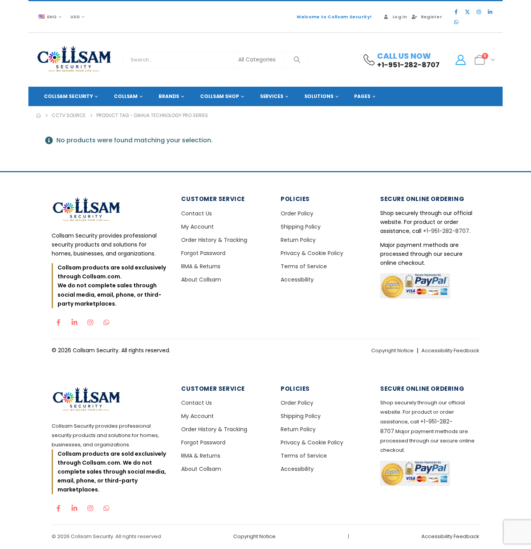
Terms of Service (304, 266)
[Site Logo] (74, 60)
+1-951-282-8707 (446, 231)
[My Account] (460, 60)
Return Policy (298, 240)
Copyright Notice (392, 350)
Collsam (126, 96)
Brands (169, 96)
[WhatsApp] (456, 22)
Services (271, 96)
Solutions (319, 96)
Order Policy (297, 213)
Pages (362, 96)
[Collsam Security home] (110, 210)
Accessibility (297, 279)
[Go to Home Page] (38, 115)
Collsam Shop (219, 96)
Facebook (58, 320)
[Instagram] (478, 12)
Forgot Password (203, 253)
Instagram (90, 320)
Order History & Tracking (214, 240)
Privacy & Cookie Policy (312, 253)
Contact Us (196, 213)
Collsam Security (68, 96)
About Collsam (201, 279)
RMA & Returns (200, 266)
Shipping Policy (301, 227)
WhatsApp (106, 320)
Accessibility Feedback (450, 350)
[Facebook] (456, 12)
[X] (467, 12)
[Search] (297, 60)
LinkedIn (74, 320)
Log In (400, 17)
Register (431, 17)
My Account (197, 227)
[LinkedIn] (490, 12)
